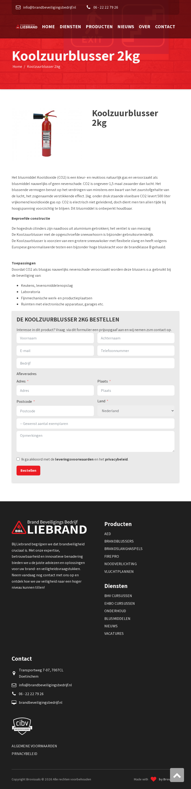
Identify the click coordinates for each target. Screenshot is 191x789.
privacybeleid (116, 459)
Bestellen (28, 470)
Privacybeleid (24, 753)
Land (101, 400)
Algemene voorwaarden (34, 745)
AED (107, 533)
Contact (165, 26)
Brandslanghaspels (123, 548)
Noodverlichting (120, 563)
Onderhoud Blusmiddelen (117, 614)
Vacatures (114, 633)
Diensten (70, 26)
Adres (21, 381)
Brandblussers (119, 541)
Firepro (111, 556)
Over (144, 26)
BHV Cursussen (118, 595)
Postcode (24, 401)
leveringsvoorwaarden (74, 459)
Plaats (102, 381)
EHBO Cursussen (119, 603)
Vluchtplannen (119, 571)
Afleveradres (27, 373)
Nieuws (125, 26)
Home (48, 26)
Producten (99, 26)
